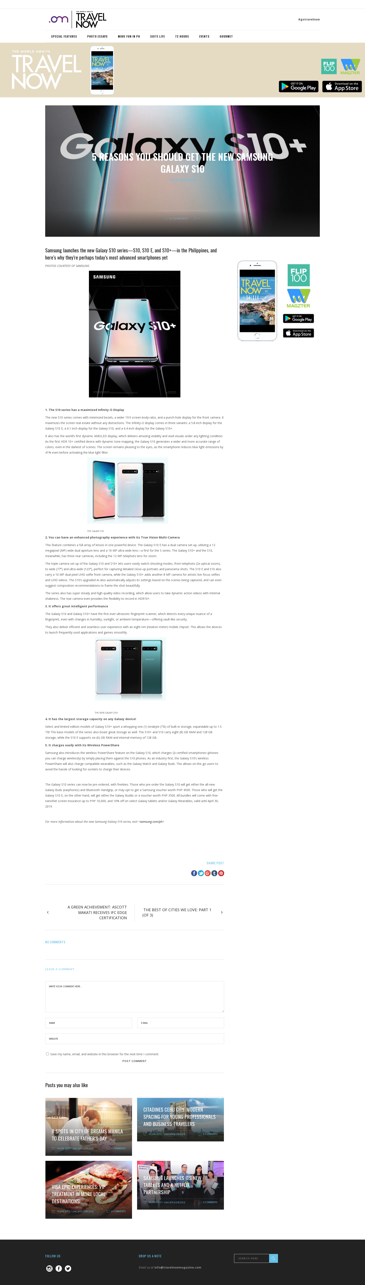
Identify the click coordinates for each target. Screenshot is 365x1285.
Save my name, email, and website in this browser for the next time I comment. (104, 1054)
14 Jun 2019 (63, 1148)
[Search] (273, 1258)
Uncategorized (182, 180)
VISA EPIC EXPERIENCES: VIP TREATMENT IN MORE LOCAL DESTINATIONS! (78, 1194)
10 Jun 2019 (155, 1134)
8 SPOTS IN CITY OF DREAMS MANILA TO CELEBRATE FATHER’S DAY (87, 1134)
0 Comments (179, 218)
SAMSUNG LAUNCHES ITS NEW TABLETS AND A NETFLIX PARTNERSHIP (172, 1185)
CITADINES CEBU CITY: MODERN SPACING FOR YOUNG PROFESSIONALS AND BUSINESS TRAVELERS (179, 1116)
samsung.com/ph (151, 822)
